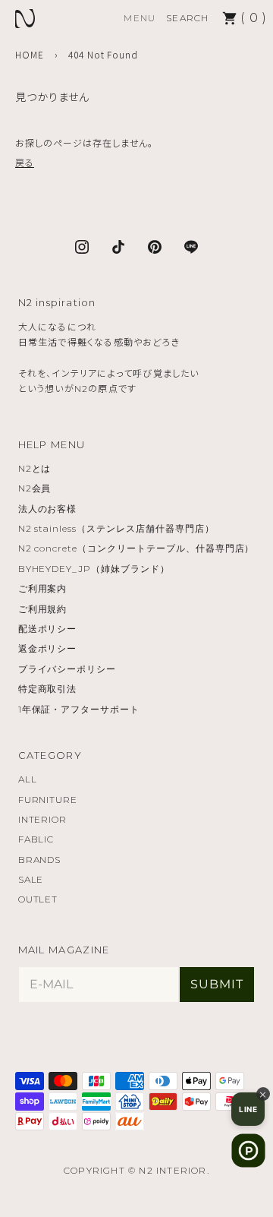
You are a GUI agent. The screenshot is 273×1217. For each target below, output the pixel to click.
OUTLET (38, 899)
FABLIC (36, 839)
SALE (31, 879)
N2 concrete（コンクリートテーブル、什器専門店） (136, 548)
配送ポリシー (47, 628)
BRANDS (39, 859)
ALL (27, 779)
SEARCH (187, 18)
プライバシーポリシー (67, 669)
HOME (29, 54)
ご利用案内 (42, 588)
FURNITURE (48, 799)
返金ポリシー (47, 648)
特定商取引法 (47, 688)
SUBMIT (216, 984)
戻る (24, 162)
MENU (139, 18)
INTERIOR (42, 819)
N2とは (35, 468)
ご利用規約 (42, 609)
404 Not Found (103, 54)
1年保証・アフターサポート (79, 709)
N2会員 (35, 488)
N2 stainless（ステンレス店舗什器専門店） (116, 528)
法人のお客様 (47, 508)
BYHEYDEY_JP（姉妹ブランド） (94, 568)
